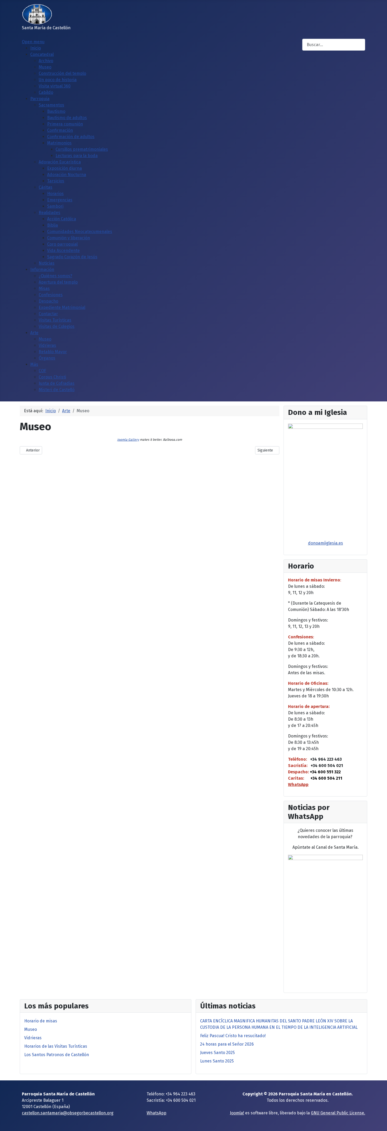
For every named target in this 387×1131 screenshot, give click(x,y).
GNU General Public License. (338, 1112)
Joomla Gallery (128, 439)
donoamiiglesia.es (325, 543)
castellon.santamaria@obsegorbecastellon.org (67, 1112)
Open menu (33, 41)
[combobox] (333, 45)
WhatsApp (298, 784)
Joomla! (237, 1112)
